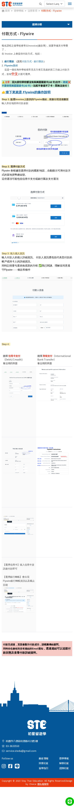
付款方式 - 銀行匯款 (33, 61)
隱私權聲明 (43, 784)
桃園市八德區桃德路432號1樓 (22, 741)
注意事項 (32, 10)
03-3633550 (12, 746)
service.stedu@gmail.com (21, 750)
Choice (32, 784)
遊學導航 (19, 10)
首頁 (7, 10)
